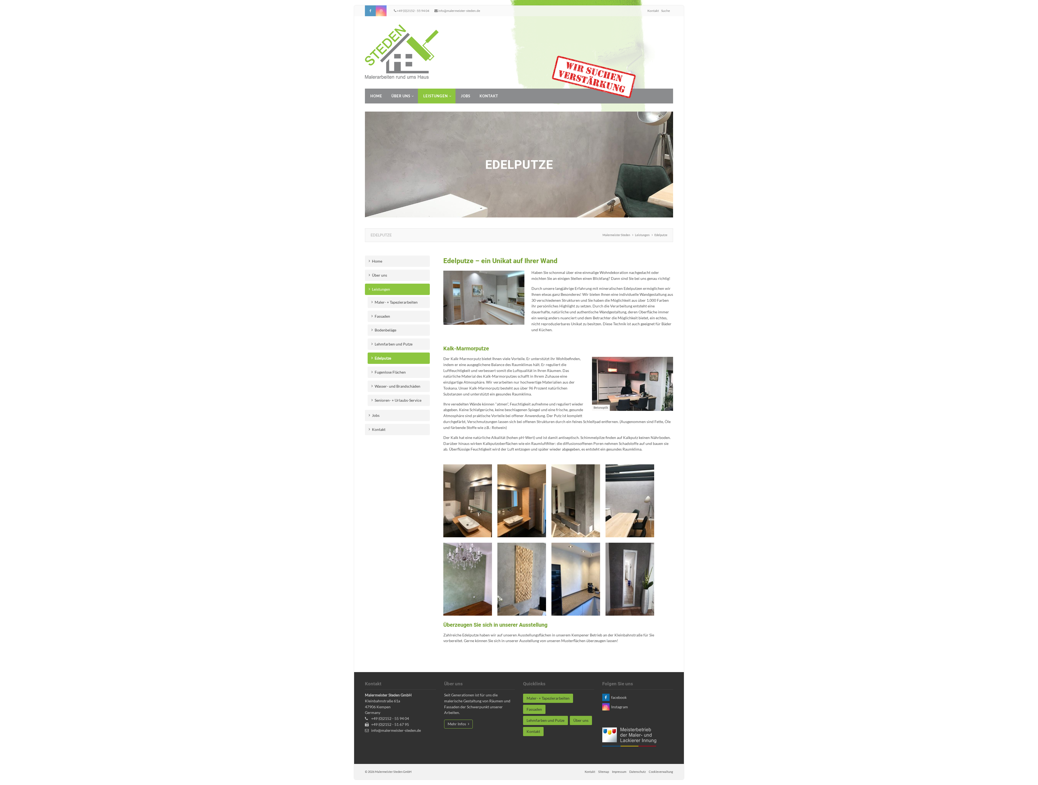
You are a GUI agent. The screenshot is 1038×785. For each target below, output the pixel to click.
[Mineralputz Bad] (467, 500)
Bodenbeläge (385, 330)
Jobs (465, 96)
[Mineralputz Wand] (630, 500)
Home (376, 96)
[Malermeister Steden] (402, 51)
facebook (370, 10)
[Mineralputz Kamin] (575, 500)
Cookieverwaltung (661, 771)
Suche (665, 11)
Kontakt (653, 11)
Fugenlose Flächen (390, 372)
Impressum (619, 771)
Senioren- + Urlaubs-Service (398, 400)
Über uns (400, 96)
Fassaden (382, 316)
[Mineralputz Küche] (575, 579)
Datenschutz (637, 771)
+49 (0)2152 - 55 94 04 (413, 11)
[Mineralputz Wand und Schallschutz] (521, 579)
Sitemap (603, 771)
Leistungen (435, 96)
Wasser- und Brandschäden (397, 386)
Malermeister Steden (616, 235)
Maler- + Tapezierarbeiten (396, 302)
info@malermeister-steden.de (459, 11)
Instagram (381, 10)
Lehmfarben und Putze (393, 344)
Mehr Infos (457, 724)
